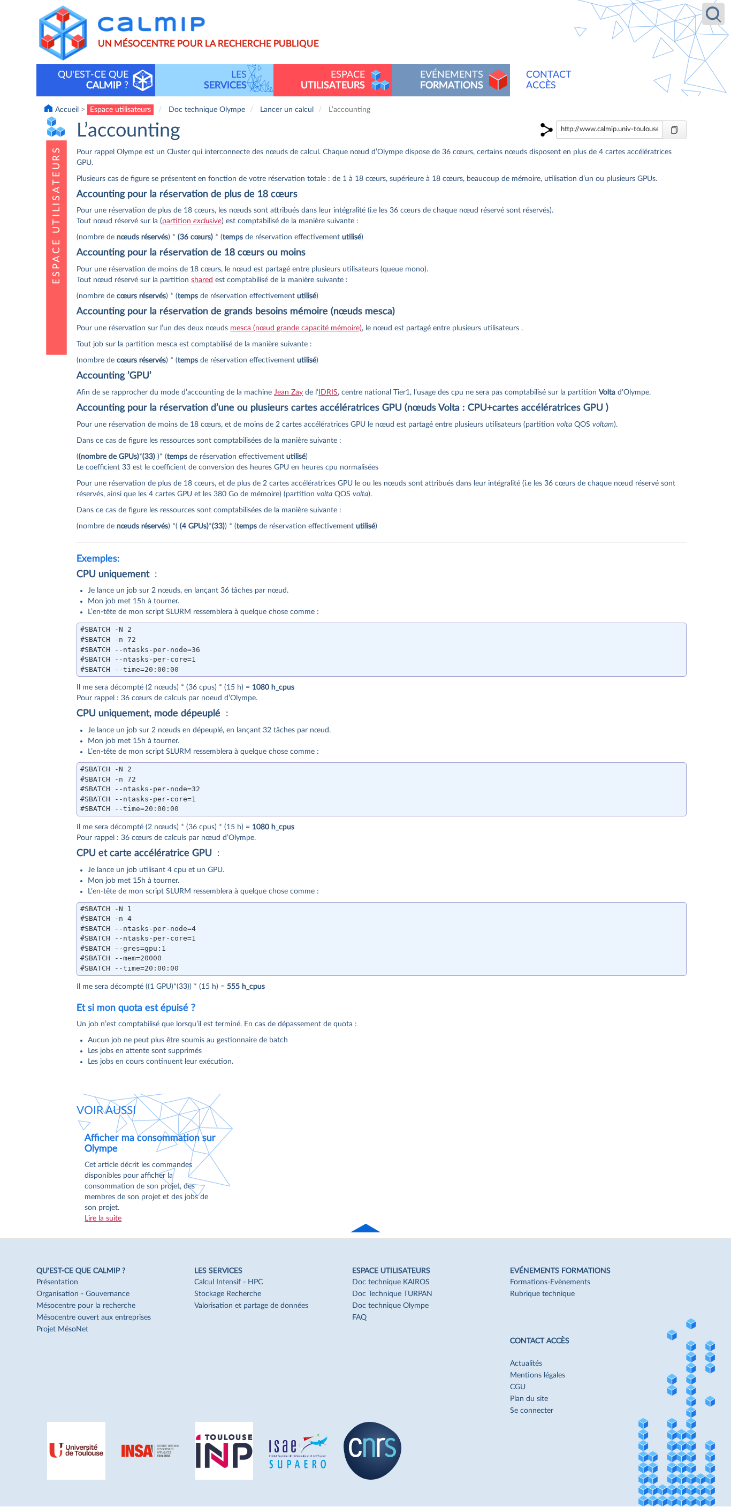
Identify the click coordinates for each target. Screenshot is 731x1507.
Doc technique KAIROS (391, 1282)
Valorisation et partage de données (251, 1305)
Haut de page (366, 1228)
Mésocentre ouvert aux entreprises (93, 1317)
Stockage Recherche (227, 1294)
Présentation (57, 1282)
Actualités (526, 1363)
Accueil (67, 109)
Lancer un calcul (287, 109)
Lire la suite (103, 1218)
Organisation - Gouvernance (83, 1294)
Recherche (713, 14)
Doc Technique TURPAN (392, 1294)
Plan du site (529, 1399)
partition (192, 221)
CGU (518, 1387)
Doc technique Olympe (207, 109)
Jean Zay (288, 392)
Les (225, 80)
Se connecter (531, 1410)
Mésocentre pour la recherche (85, 1305)
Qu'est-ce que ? (93, 80)
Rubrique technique (542, 1294)
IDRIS (328, 392)
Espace (333, 80)
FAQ (359, 1317)
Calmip (151, 24)
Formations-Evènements (550, 1282)
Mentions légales (537, 1375)
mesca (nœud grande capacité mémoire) (296, 328)
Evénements (451, 80)
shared (202, 280)
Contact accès (549, 80)
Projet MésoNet (62, 1329)
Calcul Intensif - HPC (228, 1282)
